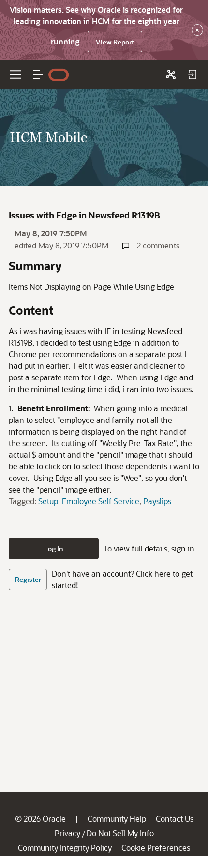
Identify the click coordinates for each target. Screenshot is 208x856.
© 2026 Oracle (40, 818)
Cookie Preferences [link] (155, 847)
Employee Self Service (100, 501)
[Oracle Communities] (171, 74)
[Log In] (192, 74)
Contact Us (174, 818)
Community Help (117, 818)
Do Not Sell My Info (120, 833)
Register (28, 579)
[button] (37, 74)
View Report (115, 41)
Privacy (67, 833)
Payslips (157, 501)
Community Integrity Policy (65, 847)
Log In (53, 548)
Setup (48, 501)
